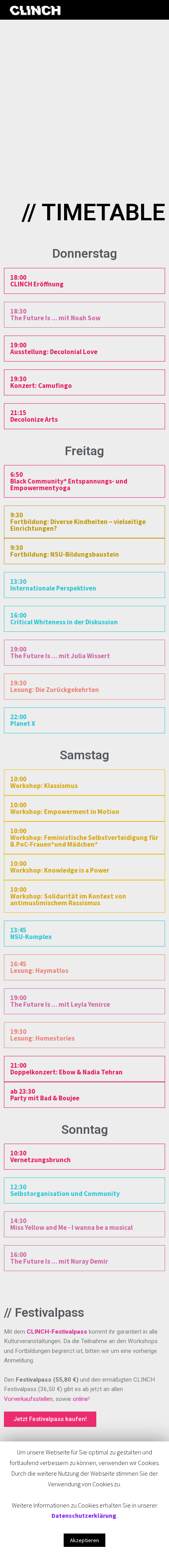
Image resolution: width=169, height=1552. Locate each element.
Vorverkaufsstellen (28, 1399)
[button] (50, 1419)
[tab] (84, 281)
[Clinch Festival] (35, 10)
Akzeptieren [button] (84, 1540)
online (80, 1399)
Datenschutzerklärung (83, 1515)
